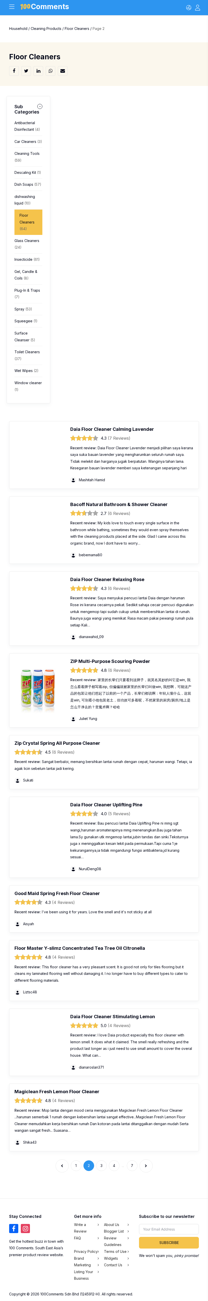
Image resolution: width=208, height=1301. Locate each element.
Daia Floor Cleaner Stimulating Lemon (112, 1016)
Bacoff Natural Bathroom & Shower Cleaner (119, 504)
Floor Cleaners (27, 222)
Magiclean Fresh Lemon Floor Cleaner (56, 1091)
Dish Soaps (27, 184)
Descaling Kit (27, 172)
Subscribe (169, 1242)
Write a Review (80, 1228)
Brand (79, 1258)
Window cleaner (28, 386)
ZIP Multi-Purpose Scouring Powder (110, 661)
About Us (111, 1224)
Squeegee (26, 321)
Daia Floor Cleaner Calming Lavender (112, 429)
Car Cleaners (28, 141)
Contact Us (113, 1265)
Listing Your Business (83, 1275)
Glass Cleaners (26, 244)
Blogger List (114, 1231)
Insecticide (27, 259)
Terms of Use (115, 1251)
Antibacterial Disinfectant (27, 126)
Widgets (111, 1258)
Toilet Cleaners (27, 355)
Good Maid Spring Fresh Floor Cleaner (57, 893)
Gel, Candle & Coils (25, 275)
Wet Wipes (26, 370)
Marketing (82, 1265)
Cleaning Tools (27, 156)
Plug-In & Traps (27, 293)
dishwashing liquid (24, 200)
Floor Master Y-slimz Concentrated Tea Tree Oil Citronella (79, 948)
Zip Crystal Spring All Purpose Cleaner (57, 743)
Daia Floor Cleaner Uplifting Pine (106, 804)
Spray (23, 309)
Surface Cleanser (24, 336)
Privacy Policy (86, 1251)
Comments (50, 7)
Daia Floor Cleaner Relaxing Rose (107, 579)
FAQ (77, 1238)
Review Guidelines (113, 1241)
